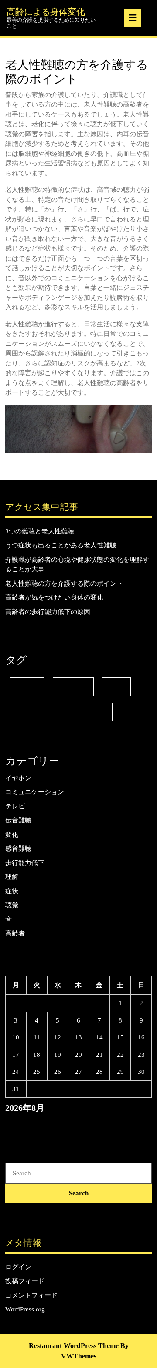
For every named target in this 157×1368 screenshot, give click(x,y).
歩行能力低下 (24, 862)
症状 (24, 712)
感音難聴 (18, 848)
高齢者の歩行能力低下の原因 (47, 611)
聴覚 (11, 905)
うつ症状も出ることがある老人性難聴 (60, 545)
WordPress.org (25, 1309)
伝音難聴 (73, 687)
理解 (11, 876)
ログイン (18, 1267)
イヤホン (18, 778)
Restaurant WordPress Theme (74, 1345)
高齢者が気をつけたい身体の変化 (54, 597)
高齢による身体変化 (46, 12)
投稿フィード (24, 1280)
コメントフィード (31, 1295)
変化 (116, 687)
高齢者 (95, 712)
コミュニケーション (34, 791)
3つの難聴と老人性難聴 (39, 531)
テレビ (27, 687)
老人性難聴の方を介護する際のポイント (64, 583)
